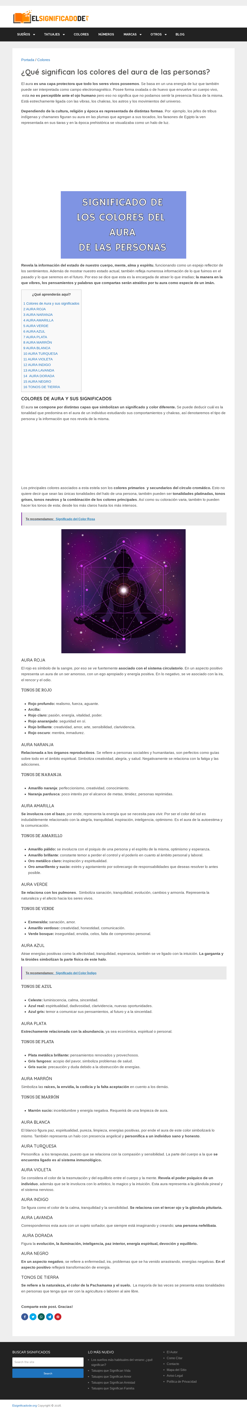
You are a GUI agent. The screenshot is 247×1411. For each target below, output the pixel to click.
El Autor (172, 1352)
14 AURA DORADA (38, 376)
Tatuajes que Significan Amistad (113, 1382)
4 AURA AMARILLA (38, 320)
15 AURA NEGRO (37, 381)
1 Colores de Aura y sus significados (51, 303)
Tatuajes (52, 34)
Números (106, 34)
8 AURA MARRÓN (37, 342)
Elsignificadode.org (24, 1405)
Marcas (130, 34)
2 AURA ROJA (34, 309)
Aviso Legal (175, 1375)
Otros (156, 34)
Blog (180, 34)
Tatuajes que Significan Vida (110, 1370)
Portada (27, 60)
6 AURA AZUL (34, 331)
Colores (81, 34)
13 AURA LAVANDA (38, 370)
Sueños (23, 34)
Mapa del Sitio (176, 1369)
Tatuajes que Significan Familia (112, 1388)
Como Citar (174, 1358)
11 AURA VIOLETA (38, 359)
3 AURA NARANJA (38, 315)
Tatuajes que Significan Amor (111, 1376)
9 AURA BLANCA (36, 348)
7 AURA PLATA (35, 337)
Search (48, 1373)
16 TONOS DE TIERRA (41, 387)
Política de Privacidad (182, 1381)
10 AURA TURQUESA (40, 354)
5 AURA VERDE (35, 326)
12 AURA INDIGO (37, 365)
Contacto (173, 1364)
